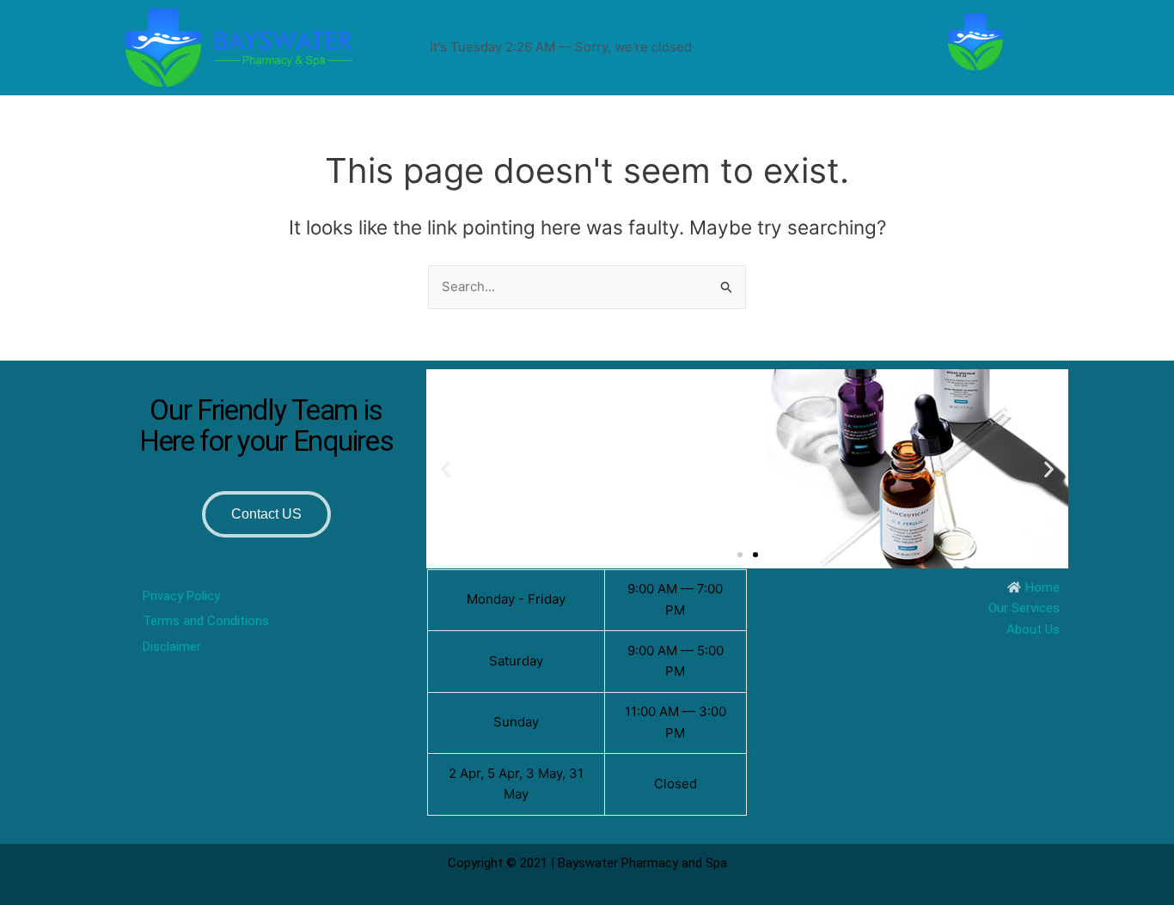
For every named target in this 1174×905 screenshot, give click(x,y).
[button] (445, 468)
